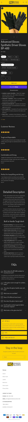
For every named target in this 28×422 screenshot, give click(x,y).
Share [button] (3, 119)
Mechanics (5, 382)
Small (3, 56)
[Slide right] (16, 37)
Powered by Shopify (17, 419)
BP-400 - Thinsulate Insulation (9, 67)
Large (16, 56)
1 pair (10, 72)
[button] (1, 2)
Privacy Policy (5, 388)
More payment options (14, 90)
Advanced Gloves (12, 419)
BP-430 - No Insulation (7, 64)
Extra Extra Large (14, 59)
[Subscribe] (23, 357)
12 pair (3, 72)
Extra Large (4, 59)
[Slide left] (11, 37)
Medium (10, 56)
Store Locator (5, 385)
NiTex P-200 (5, 376)
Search (4, 373)
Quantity (2, 75)
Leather (4, 379)
